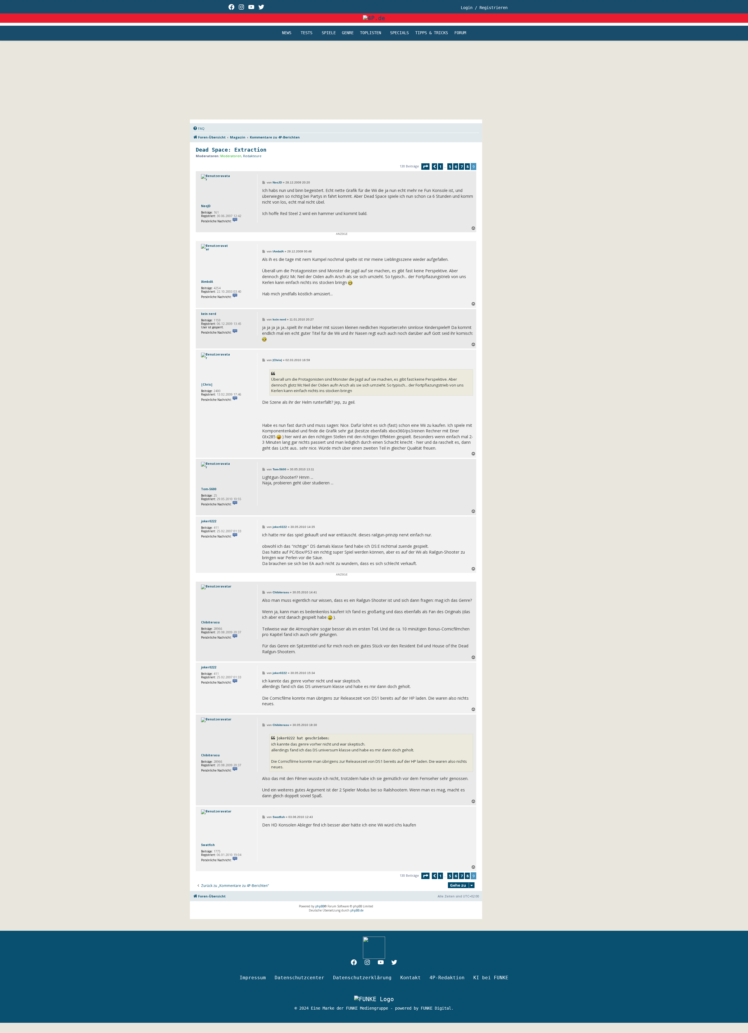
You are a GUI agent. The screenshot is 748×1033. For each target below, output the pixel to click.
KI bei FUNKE (490, 977)
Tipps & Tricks (431, 33)
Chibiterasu (210, 622)
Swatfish (208, 845)
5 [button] (450, 166)
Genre (348, 33)
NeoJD (206, 206)
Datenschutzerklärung (362, 977)
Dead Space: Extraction (231, 150)
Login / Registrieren (484, 7)
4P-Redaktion (447, 977)
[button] (425, 166)
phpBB (319, 906)
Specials (399, 33)
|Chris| (207, 384)
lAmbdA (207, 281)
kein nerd (208, 314)
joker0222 (208, 521)
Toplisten (370, 33)
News (286, 33)
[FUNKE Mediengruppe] (374, 999)
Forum (460, 33)
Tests (306, 33)
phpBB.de (356, 910)
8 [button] (467, 166)
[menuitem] (199, 128)
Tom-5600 (208, 489)
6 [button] (456, 166)
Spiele (329, 33)
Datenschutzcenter (299, 977)
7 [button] (461, 166)
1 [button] (440, 166)
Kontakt (410, 977)
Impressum (253, 977)
